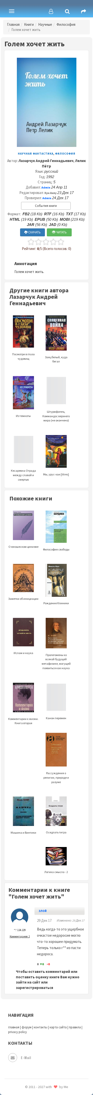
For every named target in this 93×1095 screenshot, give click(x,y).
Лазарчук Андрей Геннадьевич (46, 160)
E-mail (26, 1057)
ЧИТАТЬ (61, 232)
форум (26, 1027)
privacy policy (17, 1032)
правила (75, 1027)
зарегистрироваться (34, 987)
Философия (66, 24)
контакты (40, 1027)
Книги (29, 24)
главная (13, 1027)
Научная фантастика (35, 153)
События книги (46, 206)
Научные (45, 24)
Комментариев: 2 (20, 936)
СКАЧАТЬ (34, 232)
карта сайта (58, 1027)
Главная (13, 24)
